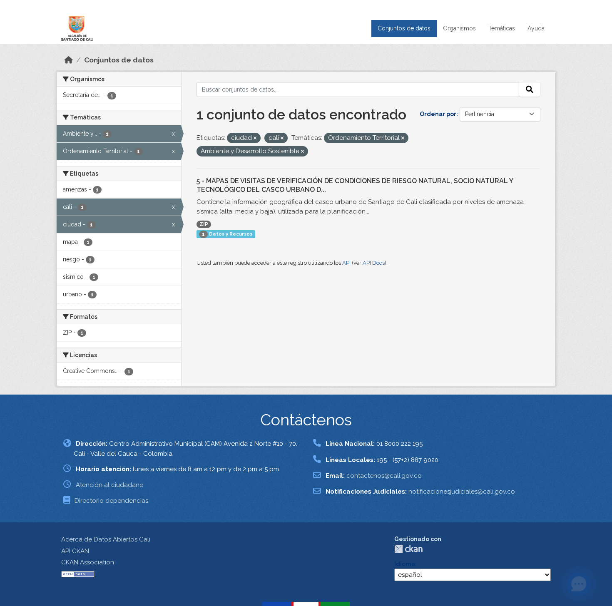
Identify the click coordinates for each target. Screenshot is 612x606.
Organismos (459, 28)
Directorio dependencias (111, 500)
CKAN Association (87, 562)
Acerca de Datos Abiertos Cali (105, 539)
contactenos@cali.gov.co (384, 475)
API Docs (374, 263)
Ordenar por (438, 114)
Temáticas (501, 28)
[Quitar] (255, 138)
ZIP (203, 224)
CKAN (408, 548)
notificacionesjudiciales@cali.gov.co (461, 491)
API (346, 263)
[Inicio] (69, 60)
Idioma (404, 564)
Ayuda (536, 28)
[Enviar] (529, 89)
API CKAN (75, 551)
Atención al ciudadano (110, 485)
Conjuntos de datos (404, 28)
